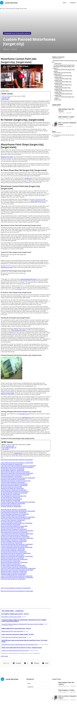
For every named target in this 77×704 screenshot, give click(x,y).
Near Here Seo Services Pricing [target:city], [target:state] (17, 591)
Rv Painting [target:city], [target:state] (11, 476)
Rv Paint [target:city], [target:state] (10, 494)
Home (64, 2)
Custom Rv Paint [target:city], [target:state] (13, 482)
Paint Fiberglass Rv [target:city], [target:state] (13, 490)
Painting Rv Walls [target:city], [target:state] (13, 515)
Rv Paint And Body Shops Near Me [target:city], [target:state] (18, 478)
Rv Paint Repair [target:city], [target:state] (12, 469)
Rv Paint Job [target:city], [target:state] (11, 464)
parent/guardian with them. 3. (28, 279)
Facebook (18, 663)
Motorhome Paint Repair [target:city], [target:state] (15, 472)
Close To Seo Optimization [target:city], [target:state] (16, 588)
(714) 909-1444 (6, 98)
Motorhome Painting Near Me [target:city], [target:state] (17, 460)
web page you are (24, 414)
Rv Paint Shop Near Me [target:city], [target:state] (15, 491)
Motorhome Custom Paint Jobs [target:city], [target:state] (17, 467)
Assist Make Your (26, 417)
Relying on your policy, (7, 157)
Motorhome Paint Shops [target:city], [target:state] (15, 475)
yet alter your (28, 178)
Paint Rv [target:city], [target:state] (10, 505)
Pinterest (36, 663)
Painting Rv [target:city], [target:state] (11, 499)
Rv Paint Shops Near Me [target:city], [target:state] (15, 536)
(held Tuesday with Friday (18, 330)
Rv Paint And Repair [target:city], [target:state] (14, 529)
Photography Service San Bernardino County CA (17, 33)
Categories (73, 2)
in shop (19, 289)
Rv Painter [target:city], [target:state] (11, 506)
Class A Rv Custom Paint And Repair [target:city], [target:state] (18, 466)
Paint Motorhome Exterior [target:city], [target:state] (15, 481)
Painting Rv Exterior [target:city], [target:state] (14, 571)
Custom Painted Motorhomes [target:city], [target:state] (16, 523)
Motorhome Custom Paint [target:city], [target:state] (15, 518)
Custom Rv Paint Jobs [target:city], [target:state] (14, 484)
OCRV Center (5, 99)
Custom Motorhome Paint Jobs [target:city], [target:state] (17, 463)
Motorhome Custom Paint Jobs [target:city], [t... (62, 73)
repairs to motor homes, (8, 393)
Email (46, 663)
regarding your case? (7, 267)
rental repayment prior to (37, 201)
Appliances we (18, 453)
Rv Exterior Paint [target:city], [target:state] (13, 479)
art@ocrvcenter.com (10, 447)
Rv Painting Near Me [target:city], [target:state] (14, 493)
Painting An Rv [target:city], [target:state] (12, 488)
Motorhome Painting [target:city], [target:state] (14, 485)
